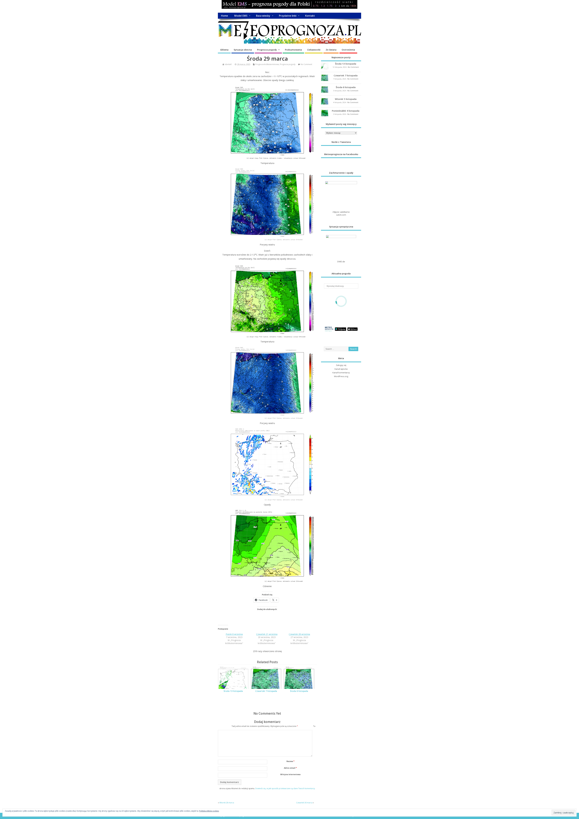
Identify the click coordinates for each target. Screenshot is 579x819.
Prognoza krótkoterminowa (267, 64)
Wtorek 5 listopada (345, 98)
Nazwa (290, 761)
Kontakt (310, 15)
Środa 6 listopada (299, 691)
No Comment (306, 64)
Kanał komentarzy (341, 372)
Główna (224, 49)
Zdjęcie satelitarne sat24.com (341, 213)
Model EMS (240, 15)
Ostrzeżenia (348, 49)
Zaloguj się (341, 365)
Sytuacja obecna (243, 49)
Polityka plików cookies (209, 811)
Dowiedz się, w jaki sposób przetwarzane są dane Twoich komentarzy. (285, 788)
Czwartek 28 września (299, 634)
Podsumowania (293, 49)
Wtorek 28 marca (226, 802)
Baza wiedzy (263, 15)
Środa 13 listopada (233, 691)
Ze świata (331, 49)
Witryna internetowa (290, 774)
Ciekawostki (313, 49)
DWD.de (341, 261)
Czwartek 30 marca (304, 802)
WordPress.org (341, 376)
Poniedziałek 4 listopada (345, 110)
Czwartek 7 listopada (266, 691)
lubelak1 (228, 64)
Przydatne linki (287, 15)
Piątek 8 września (234, 634)
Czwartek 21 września (266, 634)
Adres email (290, 768)
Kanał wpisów (341, 369)
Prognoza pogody (267, 49)
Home (224, 15)
